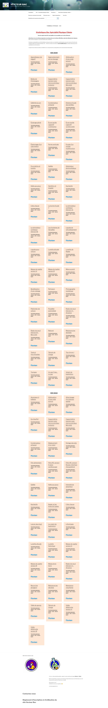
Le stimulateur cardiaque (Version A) (71, 208)
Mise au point (70, 269)
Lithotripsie (70, 524)
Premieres (53, 12)
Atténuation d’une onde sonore (70, 59)
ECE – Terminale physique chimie (42, 12)
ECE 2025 (54, 53)
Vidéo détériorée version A (69, 607)
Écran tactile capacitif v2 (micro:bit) (70, 125)
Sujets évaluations (56, 15)
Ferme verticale (53, 144)
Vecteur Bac (19, 4)
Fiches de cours (46, 15)
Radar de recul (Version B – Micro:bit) (36, 333)
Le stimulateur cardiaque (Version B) (35, 230)
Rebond (51, 330)
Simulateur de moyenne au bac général (36, 18)
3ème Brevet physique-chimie (64, 12)
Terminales (30, 12)
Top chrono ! (70, 352)
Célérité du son (36, 103)
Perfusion (51, 289)
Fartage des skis (71, 443)
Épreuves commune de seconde (34, 15)
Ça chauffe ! (35, 419)
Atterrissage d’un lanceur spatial (70, 399)
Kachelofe (69, 186)
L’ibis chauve (35, 206)
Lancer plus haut (36, 524)
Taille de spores (36, 605)
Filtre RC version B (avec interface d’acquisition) (71, 465)
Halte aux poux (36, 186)
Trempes (34, 372)
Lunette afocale (53, 249)
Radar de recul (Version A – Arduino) (71, 311)
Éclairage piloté (36, 122)
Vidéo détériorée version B (34, 629)
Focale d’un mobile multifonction (70, 146)
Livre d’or (65, 15)
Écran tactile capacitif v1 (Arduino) (52, 125)
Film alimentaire (36, 463)
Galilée (50, 166)
